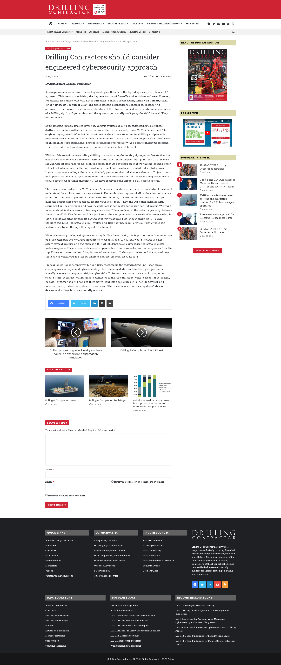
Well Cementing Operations (125, 645)
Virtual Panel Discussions (163, 23)
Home (50, 41)
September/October (61, 48)
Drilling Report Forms (57, 615)
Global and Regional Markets (109, 550)
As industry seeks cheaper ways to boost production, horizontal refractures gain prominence (152, 403)
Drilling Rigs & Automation (108, 545)
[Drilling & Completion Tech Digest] (108, 386)
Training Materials (55, 645)
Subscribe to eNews (208, 250)
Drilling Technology (56, 620)
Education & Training (57, 630)
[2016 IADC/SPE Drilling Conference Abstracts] (188, 233)
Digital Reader (117, 23)
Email (49, 481)
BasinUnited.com (152, 540)
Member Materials (55, 635)
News (61, 23)
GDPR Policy (167, 659)
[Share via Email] (102, 303)
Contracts (50, 610)
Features (76, 23)
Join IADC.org (150, 570)
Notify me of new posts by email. (67, 495)
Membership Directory (114, 31)
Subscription (52, 640)
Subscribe (94, 31)
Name (49, 469)
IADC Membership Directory (158, 560)
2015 (58, 41)
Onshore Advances (104, 565)
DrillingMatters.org (153, 545)
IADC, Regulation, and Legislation (112, 555)
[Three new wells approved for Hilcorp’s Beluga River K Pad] (188, 219)
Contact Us (154, 31)
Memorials (51, 565)
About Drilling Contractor (60, 31)
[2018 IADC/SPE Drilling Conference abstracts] (188, 170)
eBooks (49, 625)
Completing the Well (105, 540)
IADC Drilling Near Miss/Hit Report (129, 625)
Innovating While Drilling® (109, 560)
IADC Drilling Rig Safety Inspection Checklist (135, 630)
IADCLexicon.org (152, 550)
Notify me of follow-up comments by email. (139, 481)
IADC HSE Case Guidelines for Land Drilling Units (202, 635)
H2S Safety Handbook (122, 610)
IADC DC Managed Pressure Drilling (194, 605)
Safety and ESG (102, 570)
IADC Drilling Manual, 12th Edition (129, 620)
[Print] (110, 303)
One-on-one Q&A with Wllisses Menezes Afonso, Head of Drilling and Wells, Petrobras (217, 183)
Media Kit (81, 31)
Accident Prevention (56, 605)
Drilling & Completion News (60, 400)
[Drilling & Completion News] (64, 386)
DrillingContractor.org (121, 659)
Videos (137, 23)
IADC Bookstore (151, 555)
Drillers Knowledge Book (124, 605)
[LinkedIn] (94, 303)
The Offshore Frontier (106, 575)
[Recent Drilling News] (207, 100)
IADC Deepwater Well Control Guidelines (132, 615)
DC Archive (193, 23)
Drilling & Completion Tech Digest (108, 400)
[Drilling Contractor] (75, 9)
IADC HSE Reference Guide (125, 635)
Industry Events (137, 31)
